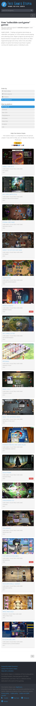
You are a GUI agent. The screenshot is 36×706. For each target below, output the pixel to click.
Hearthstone (7, 278)
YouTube (16, 698)
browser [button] (4, 124)
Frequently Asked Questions (9, 666)
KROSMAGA (6, 361)
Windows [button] (5, 118)
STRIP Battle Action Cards (11, 556)
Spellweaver (6, 528)
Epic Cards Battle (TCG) (10, 194)
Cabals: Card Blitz (8, 166)
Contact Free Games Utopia (9, 668)
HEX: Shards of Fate (9, 333)
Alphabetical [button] (8, 100)
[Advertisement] (18, 65)
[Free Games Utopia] (18, 4)
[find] (31, 10)
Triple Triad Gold (8, 611)
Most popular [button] (8, 94)
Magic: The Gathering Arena (11, 417)
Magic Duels (6, 389)
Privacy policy (5, 693)
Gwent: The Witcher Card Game (12, 250)
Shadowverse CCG (8, 500)
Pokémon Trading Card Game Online (14, 445)
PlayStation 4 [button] (6, 115)
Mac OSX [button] (4, 112)
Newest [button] (6, 97)
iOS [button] (3, 127)
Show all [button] (6, 107)
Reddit (6, 701)
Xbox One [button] (5, 121)
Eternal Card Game (9, 222)
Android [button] (4, 109)
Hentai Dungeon (8, 306)
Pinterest (26, 698)
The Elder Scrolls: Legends (11, 584)
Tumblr (6, 698)
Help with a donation (7, 671)
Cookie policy (14, 693)
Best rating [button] (7, 91)
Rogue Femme (7, 472)
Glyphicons (19, 687)
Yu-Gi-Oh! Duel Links (9, 639)
